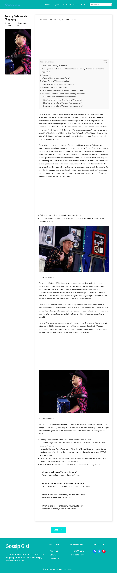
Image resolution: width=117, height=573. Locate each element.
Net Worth (67, 4)
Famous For (47, 75)
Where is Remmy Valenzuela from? (56, 78)
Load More (59, 530)
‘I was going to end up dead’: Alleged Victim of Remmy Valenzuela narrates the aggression (73, 70)
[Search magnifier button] (110, 4)
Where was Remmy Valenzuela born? (61, 97)
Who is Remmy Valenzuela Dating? (56, 81)
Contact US (77, 4)
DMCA (53, 555)
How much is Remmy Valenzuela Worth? (58, 84)
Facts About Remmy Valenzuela (54, 66)
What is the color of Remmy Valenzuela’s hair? (64, 103)
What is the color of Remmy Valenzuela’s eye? (64, 106)
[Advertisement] (74, 40)
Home (47, 4)
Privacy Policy (77, 555)
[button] (85, 4)
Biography (56, 4)
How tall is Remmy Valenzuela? (54, 87)
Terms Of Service (78, 551)
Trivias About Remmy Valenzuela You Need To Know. (62, 90)
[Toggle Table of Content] (104, 62)
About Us (54, 551)
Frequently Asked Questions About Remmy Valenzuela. (63, 93)
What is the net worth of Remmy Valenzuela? (64, 100)
